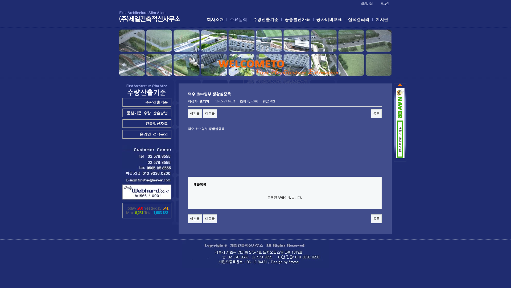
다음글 (210, 113)
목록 (376, 113)
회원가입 (366, 4)
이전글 (195, 113)
